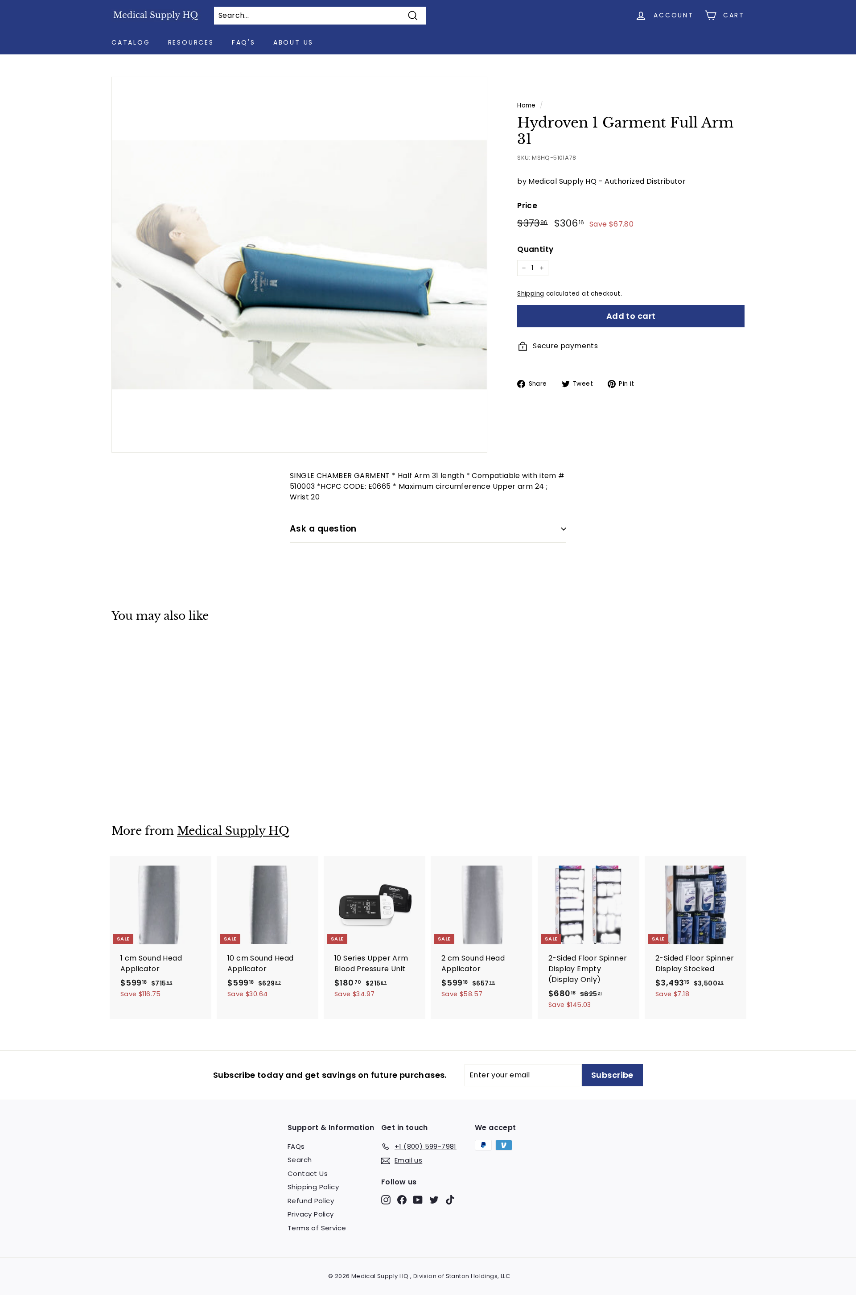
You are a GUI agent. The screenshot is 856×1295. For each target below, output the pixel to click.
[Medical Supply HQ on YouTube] (418, 1199)
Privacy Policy (311, 1214)
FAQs (296, 1146)
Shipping (530, 293)
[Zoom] (299, 264)
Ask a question (323, 529)
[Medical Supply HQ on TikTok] (450, 1199)
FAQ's (243, 42)
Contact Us (308, 1173)
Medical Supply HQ (233, 831)
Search (300, 1159)
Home (526, 105)
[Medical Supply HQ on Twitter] (434, 1199)
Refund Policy (311, 1200)
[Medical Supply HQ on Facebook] (402, 1199)
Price (527, 205)
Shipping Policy (313, 1187)
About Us (293, 42)
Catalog (130, 42)
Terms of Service (317, 1228)
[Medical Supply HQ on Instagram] (386, 1199)
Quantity (535, 249)
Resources (191, 42)
